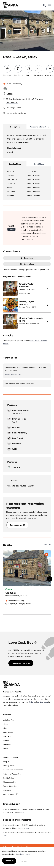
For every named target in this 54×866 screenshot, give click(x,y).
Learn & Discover (10, 757)
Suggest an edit (17, 525)
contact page (42, 702)
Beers (5, 748)
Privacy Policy (8, 766)
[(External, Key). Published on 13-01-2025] (27, 582)
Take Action (8, 736)
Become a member (13, 374)
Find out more (27, 239)
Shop (5, 761)
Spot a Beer (29, 264)
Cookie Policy (8, 778)
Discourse (7, 790)
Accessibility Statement (13, 770)
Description (15, 127)
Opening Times (15, 164)
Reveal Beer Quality (14, 84)
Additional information (39, 127)
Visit (5, 728)
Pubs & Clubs (8, 732)
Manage (23, 861)
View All (47, 545)
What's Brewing (10, 794)
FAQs (31, 702)
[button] (49, 579)
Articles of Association (12, 774)
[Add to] (46, 554)
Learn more (25, 854)
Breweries (7, 744)
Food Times (39, 164)
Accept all (9, 860)
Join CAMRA (8, 720)
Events (6, 740)
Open (9, 93)
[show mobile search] (44, 5)
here (22, 812)
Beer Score (28, 258)
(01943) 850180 (14, 107)
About (5, 724)
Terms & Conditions (11, 786)
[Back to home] (10, 5)
